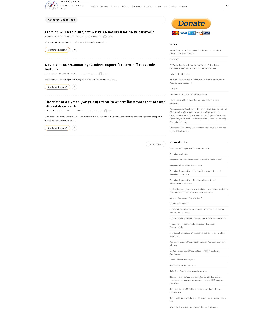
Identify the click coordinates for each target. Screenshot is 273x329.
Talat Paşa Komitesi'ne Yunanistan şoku (188, 271)
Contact (183, 6)
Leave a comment (93, 36)
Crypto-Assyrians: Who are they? (186, 198)
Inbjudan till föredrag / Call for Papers (188, 94)
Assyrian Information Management (186, 165)
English (94, 6)
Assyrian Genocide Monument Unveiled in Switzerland (195, 159)
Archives (148, 6)
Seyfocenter (161, 6)
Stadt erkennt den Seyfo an (183, 259)
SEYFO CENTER (70, 1)
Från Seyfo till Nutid (179, 74)
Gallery (173, 6)
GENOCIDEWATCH (179, 203)
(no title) (174, 59)
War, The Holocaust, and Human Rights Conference (194, 307)
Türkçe (125, 6)
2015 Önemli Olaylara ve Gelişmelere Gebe (190, 148)
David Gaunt (52, 74)
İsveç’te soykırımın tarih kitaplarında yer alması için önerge (198, 218)
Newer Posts (155, 144)
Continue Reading (57, 49)
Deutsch (115, 6)
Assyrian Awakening (179, 154)
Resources (136, 6)
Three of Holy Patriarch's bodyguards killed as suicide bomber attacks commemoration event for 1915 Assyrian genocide (196, 280)
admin (109, 36)
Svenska (104, 6)
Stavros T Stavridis (54, 36)
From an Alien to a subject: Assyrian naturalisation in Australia (100, 32)
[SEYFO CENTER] (52, 5)
